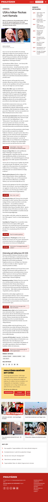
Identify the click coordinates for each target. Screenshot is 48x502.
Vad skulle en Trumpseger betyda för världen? (18, 247)
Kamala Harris (17, 356)
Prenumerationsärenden (39, 483)
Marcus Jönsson (6, 46)
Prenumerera (39, 2)
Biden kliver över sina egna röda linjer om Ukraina (17, 306)
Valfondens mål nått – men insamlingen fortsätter (41, 14)
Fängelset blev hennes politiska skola (41, 39)
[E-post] (17, 364)
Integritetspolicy (37, 484)
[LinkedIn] (9, 364)
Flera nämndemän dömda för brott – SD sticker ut (41, 26)
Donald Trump (7, 356)
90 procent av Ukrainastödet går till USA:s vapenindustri (18, 350)
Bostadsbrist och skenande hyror (41, 48)
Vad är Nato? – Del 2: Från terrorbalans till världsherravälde (17, 147)
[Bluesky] (15, 364)
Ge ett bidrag (28, 393)
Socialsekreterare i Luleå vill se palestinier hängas (17, 452)
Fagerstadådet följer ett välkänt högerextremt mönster (19, 463)
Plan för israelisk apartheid (16, 234)
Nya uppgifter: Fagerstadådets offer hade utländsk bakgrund (20, 448)
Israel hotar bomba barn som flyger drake (41, 21)
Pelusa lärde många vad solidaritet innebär (40, 32)
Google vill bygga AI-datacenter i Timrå (41, 53)
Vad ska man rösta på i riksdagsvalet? (14, 455)
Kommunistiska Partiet (17, 480)
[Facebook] (4, 364)
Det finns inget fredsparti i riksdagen (40, 44)
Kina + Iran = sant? (14, 195)
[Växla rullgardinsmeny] (45, 2)
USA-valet (6, 358)
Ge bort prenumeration (19, 393)
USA (24, 356)
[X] (6, 364)
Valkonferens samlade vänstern (12, 459)
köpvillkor (36, 486)
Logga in (32, 2)
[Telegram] (12, 364)
